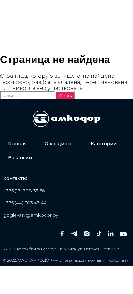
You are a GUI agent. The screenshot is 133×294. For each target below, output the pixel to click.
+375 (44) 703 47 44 (24, 203)
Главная (17, 144)
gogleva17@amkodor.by (30, 215)
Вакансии (20, 158)
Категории (104, 144)
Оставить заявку (100, 34)
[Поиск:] (28, 95)
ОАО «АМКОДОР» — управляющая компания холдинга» (73, 260)
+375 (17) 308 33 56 (24, 190)
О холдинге (59, 144)
